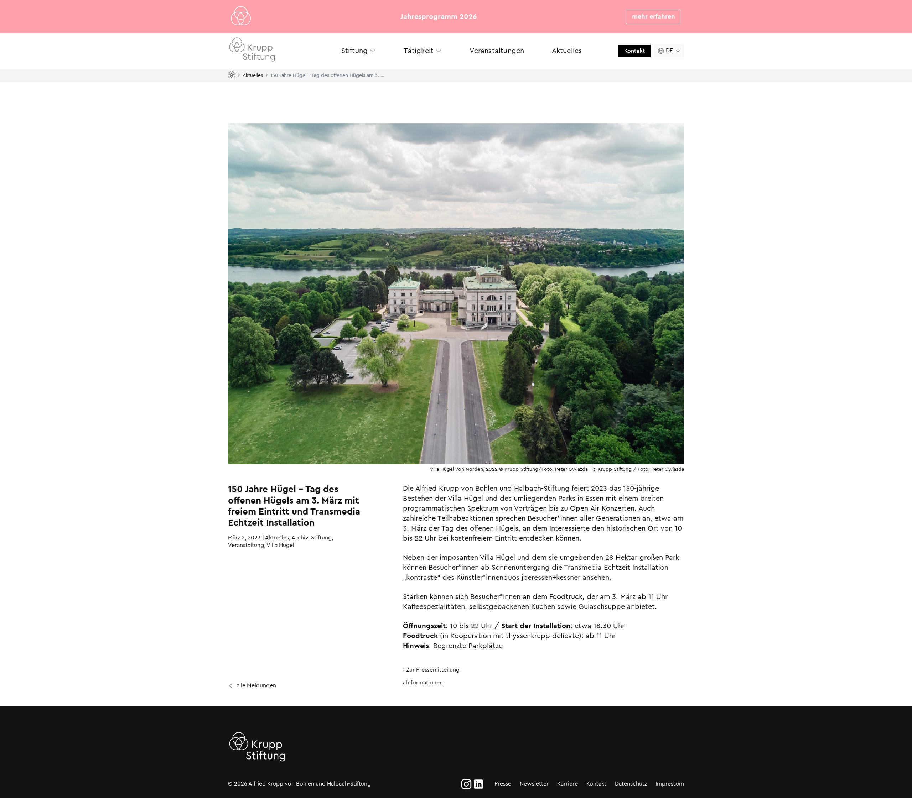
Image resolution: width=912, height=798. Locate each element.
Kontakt (634, 51)
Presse (502, 783)
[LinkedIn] (478, 784)
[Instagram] (466, 784)
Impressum (670, 783)
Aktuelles (253, 74)
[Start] (233, 75)
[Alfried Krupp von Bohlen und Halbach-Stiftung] (277, 51)
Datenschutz (631, 783)
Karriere (567, 783)
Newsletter (534, 783)
